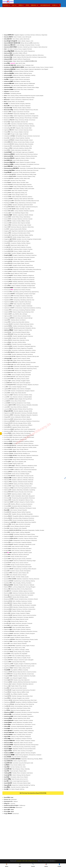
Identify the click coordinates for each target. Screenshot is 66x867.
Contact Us (46, 860)
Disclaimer (52, 860)
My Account (13, 860)
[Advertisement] (33, 21)
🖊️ (65, 478)
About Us (40, 860)
